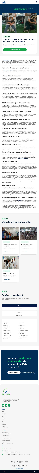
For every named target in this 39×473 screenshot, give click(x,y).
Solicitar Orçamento (14, 49)
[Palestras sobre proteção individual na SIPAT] (28, 233)
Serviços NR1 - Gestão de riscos (7, 433)
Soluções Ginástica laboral (6, 442)
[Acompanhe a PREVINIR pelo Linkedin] (9, 405)
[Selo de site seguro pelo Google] (20, 461)
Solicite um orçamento (13, 372)
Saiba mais (6, 251)
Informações (9, 8)
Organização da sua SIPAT (6, 437)
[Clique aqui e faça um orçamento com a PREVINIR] (19, 471)
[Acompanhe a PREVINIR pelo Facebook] (3, 405)
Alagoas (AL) (19, 308)
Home (4, 8)
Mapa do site (4, 424)
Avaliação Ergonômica (5, 432)
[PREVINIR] (4, 2)
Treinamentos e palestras (6, 440)
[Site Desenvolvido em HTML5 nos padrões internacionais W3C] (12, 462)
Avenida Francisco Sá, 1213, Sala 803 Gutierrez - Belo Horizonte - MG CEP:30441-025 (11, 452)
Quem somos (4, 413)
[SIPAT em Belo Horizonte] (10, 262)
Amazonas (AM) (19, 315)
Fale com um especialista (27, 372)
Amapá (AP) (19, 312)
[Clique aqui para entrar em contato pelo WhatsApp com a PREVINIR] (34, 471)
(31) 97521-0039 (6, 450)
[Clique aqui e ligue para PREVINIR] (4, 471)
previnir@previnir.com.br (7, 448)
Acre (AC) (19, 305)
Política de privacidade (5, 427)
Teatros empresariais (5, 435)
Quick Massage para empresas (7, 438)
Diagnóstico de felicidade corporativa (8, 443)
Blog (2, 421)
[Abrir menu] (36, 2)
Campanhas (4, 414)
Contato (3, 419)
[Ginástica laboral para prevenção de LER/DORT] (10, 233)
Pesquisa (3, 426)
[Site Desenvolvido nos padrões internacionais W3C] (14, 462)
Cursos (3, 416)
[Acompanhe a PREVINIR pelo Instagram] (6, 405)
